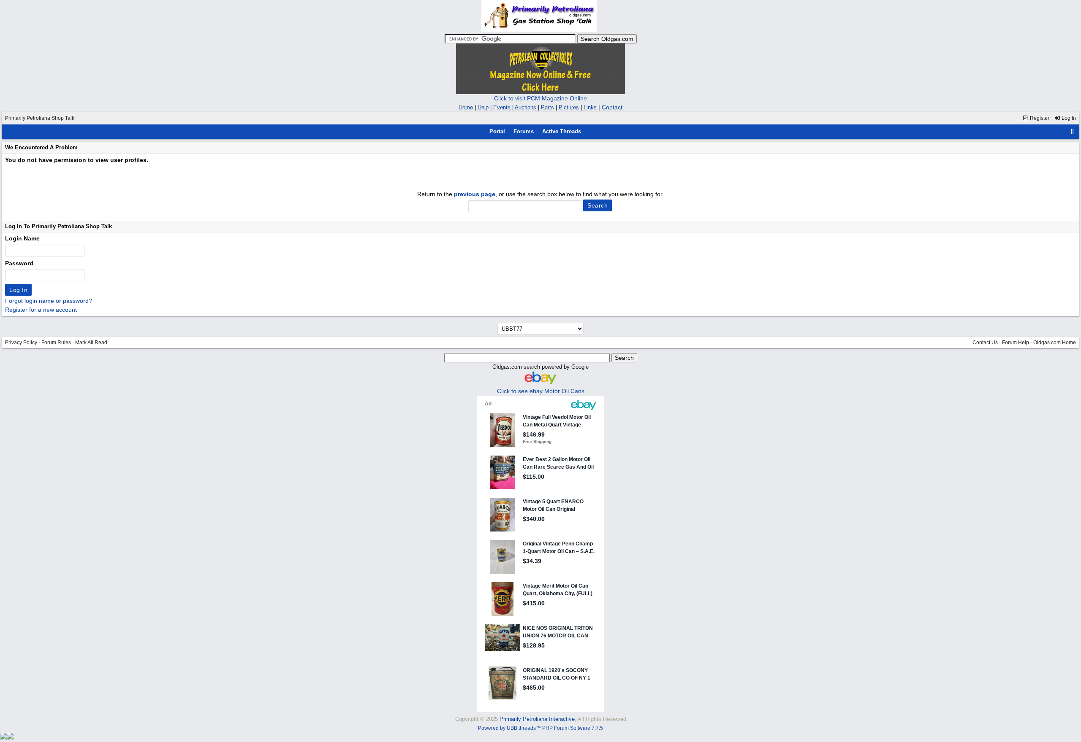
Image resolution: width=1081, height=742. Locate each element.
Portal (497, 131)
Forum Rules (56, 342)
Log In (1068, 118)
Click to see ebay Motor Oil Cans (540, 391)
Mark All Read (91, 342)
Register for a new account (41, 309)
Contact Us (985, 342)
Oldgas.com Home (1054, 342)
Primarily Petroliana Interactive (537, 719)
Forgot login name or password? (48, 300)
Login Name (22, 238)
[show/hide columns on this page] (1072, 131)
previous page (474, 194)
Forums (523, 131)
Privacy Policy (21, 342)
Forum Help (1015, 342)
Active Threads (561, 131)
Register (1039, 118)
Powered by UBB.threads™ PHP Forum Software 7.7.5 (540, 728)
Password (19, 263)
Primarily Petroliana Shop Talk (39, 118)
